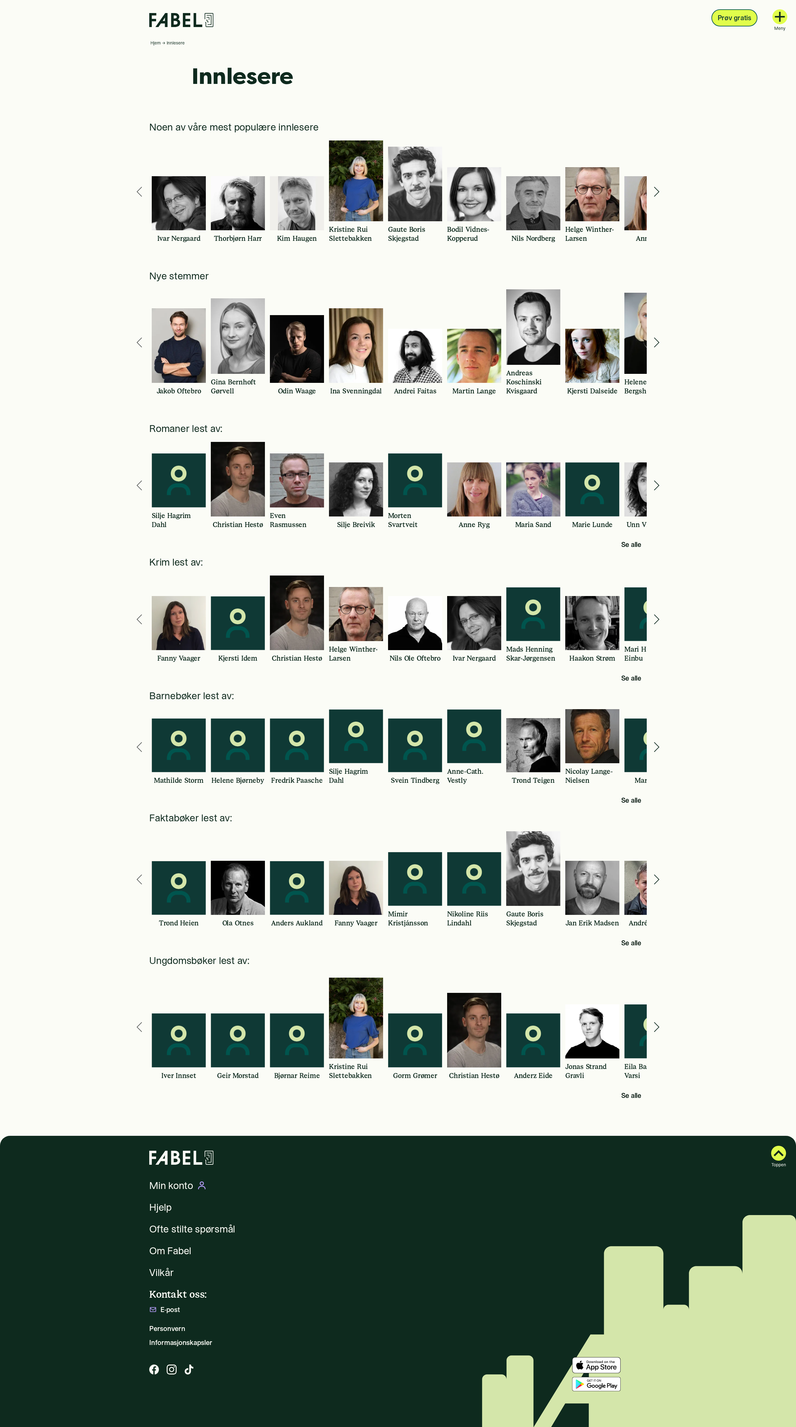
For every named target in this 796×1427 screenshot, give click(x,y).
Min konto (171, 1185)
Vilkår (161, 1272)
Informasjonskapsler (180, 1342)
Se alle (631, 544)
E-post (170, 1309)
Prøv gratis (734, 17)
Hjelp (160, 1207)
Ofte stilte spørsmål (192, 1229)
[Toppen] (778, 1153)
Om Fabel (170, 1251)
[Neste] (656, 192)
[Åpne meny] (779, 16)
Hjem (155, 43)
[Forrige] (139, 192)
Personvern (167, 1328)
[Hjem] (181, 20)
